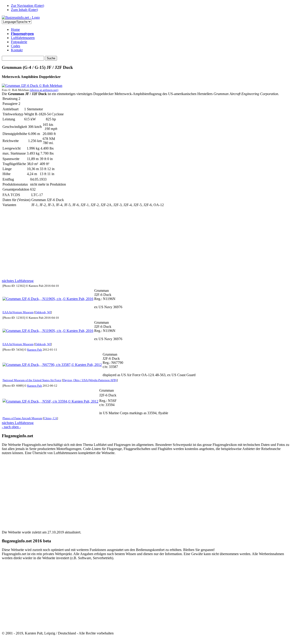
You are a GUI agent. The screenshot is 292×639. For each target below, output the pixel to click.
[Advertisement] (139, 243)
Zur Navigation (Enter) (27, 6)
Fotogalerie (19, 42)
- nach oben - (11, 427)
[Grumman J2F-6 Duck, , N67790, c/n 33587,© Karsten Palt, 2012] (52, 365)
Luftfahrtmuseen (23, 38)
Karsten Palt (34, 349)
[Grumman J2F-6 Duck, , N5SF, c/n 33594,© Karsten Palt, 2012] (50, 401)
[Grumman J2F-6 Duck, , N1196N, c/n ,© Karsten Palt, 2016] (48, 299)
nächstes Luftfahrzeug (18, 281)
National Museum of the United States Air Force (32, 380)
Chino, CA (50, 418)
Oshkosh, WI (43, 312)
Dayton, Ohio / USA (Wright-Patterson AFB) (90, 380)
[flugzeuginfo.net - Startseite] (21, 17)
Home (15, 29)
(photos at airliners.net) (44, 90)
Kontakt (17, 50)
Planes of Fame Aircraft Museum (22, 418)
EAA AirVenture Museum (18, 312)
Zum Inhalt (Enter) (24, 10)
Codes (15, 46)
